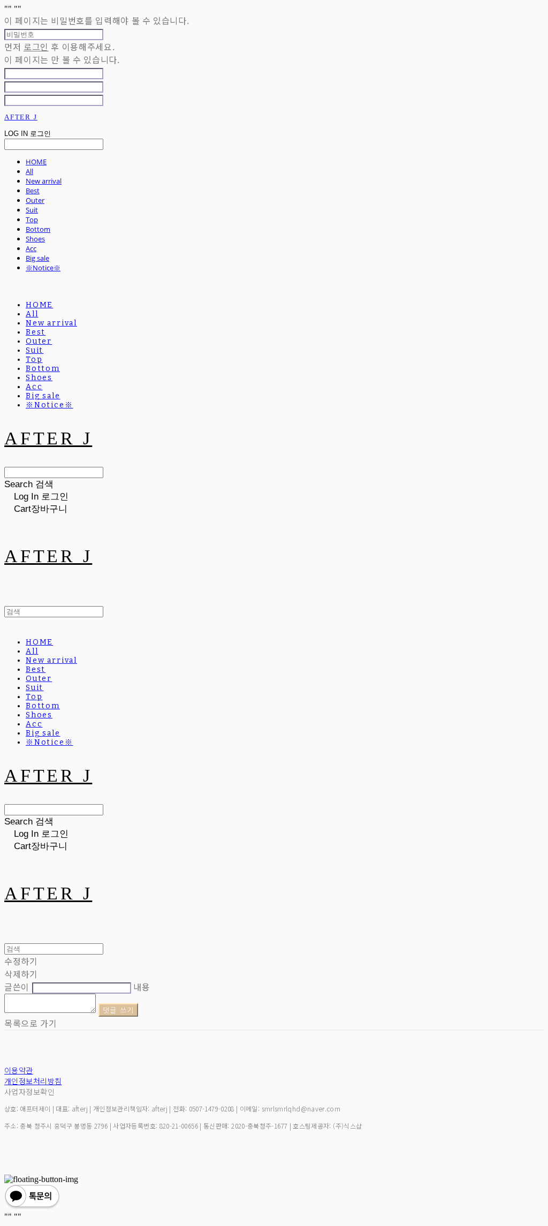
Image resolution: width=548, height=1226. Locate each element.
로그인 (36, 46)
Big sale (37, 258)
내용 (141, 986)
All (29, 171)
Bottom (38, 229)
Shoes (35, 239)
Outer (35, 200)
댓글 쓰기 (118, 1010)
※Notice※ (43, 268)
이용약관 (18, 1070)
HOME (36, 162)
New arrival (44, 181)
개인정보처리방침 (33, 1081)
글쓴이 (16, 986)
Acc (31, 248)
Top (32, 219)
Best (33, 190)
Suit (32, 210)
